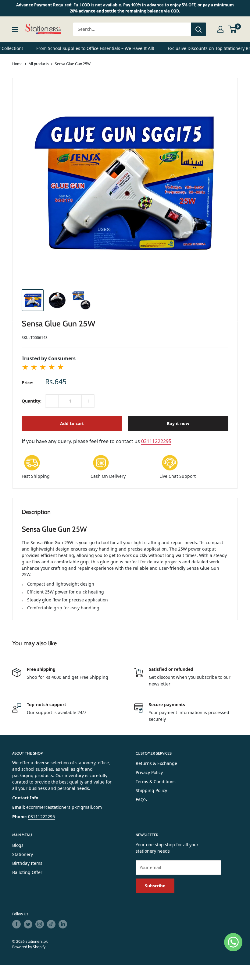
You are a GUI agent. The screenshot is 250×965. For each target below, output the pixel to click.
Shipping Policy (151, 790)
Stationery (22, 854)
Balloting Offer (27, 872)
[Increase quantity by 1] (88, 401)
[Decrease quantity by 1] (51, 401)
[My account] (220, 29)
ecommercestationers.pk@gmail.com (64, 807)
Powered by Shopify (28, 946)
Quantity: (31, 401)
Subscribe (155, 886)
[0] (233, 29)
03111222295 (156, 441)
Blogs (17, 845)
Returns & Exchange (156, 763)
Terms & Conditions (156, 781)
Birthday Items (27, 863)
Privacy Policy (149, 772)
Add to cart (72, 423)
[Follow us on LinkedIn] (63, 924)
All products (39, 63)
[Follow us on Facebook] (16, 924)
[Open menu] (15, 29)
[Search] (198, 29)
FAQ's (141, 799)
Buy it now (178, 423)
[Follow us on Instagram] (39, 924)
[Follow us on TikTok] (51, 924)
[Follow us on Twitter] (28, 924)
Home (17, 63)
